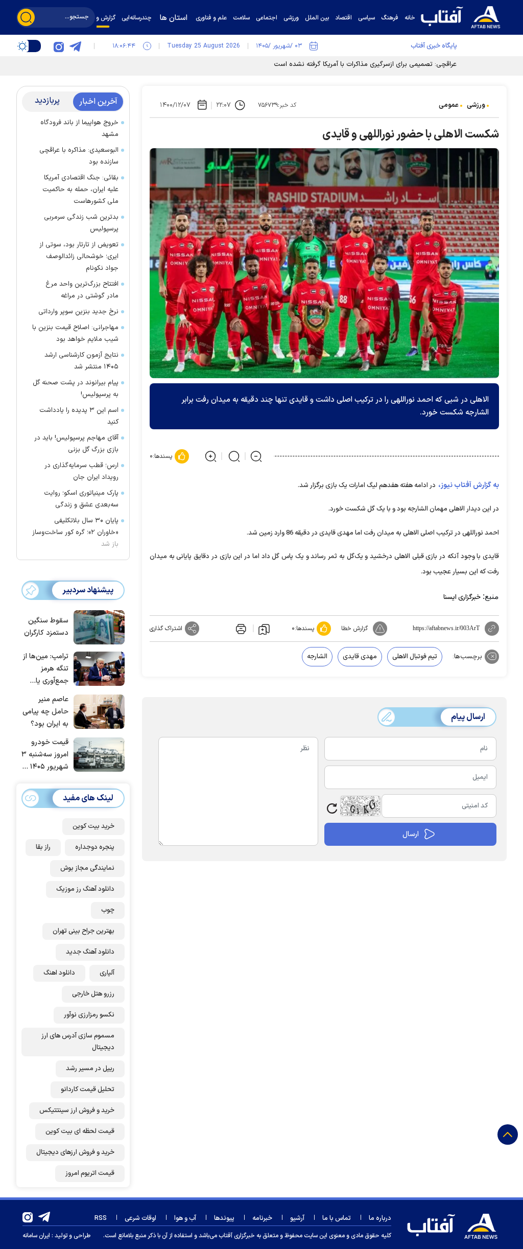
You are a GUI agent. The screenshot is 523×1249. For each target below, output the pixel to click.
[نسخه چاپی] (240, 628)
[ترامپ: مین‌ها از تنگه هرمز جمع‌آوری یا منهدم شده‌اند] (96, 668)
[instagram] (59, 46)
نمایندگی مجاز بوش (87, 868)
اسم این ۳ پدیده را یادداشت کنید (78, 416)
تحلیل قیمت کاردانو (87, 1089)
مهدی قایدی (360, 657)
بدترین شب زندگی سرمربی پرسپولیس (81, 223)
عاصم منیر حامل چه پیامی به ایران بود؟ (45, 711)
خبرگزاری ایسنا (462, 597)
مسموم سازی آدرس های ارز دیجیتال (77, 1042)
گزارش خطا (354, 628)
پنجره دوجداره (94, 847)
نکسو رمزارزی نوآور (89, 1015)
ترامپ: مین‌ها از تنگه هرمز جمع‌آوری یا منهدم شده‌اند (45, 669)
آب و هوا (185, 1218)
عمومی (449, 105)
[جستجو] (26, 17)
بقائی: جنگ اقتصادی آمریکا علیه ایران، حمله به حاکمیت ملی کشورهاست (80, 189)
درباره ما (380, 1218)
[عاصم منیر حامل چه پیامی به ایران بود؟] (96, 710)
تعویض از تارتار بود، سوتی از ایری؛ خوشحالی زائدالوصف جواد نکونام (78, 256)
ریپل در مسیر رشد (90, 1068)
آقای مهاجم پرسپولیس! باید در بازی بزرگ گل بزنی (76, 444)
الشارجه (317, 657)
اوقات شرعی (140, 1218)
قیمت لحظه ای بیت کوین (79, 1131)
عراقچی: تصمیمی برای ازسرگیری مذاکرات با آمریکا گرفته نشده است (365, 64)
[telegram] (75, 46)
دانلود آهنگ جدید (90, 952)
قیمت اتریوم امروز (89, 1173)
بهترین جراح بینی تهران (83, 931)
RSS (100, 1218)
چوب (107, 910)
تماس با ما (336, 1218)
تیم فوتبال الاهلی (414, 657)
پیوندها (224, 1218)
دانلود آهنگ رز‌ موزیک (85, 889)
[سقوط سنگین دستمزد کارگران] (96, 626)
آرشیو (297, 1218)
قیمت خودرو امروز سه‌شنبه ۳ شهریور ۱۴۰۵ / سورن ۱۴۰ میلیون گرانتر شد (44, 755)
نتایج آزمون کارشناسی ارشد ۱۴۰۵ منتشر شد (81, 361)
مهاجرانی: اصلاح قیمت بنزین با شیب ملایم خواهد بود (75, 333)
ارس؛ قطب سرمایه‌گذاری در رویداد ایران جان (81, 471)
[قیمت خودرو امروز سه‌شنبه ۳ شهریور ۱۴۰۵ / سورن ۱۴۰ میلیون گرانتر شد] (96, 753)
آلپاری (107, 973)
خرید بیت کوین (93, 826)
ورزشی (476, 105)
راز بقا (43, 847)
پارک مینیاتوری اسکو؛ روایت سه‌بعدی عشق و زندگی (81, 499)
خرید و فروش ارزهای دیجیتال (75, 1152)
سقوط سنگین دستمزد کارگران (46, 626)
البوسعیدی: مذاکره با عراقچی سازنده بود (78, 156)
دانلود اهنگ (59, 973)
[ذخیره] (264, 628)
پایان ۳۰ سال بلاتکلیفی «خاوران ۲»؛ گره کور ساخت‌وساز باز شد (75, 532)
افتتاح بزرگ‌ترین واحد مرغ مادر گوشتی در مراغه (81, 290)
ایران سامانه (36, 1235)
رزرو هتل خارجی (93, 994)
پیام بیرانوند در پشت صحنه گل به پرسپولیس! (75, 389)
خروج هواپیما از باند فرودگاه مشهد (79, 129)
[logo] (463, 16)
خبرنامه (262, 1218)
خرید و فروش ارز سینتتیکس (76, 1110)
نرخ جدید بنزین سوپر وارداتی (78, 312)
